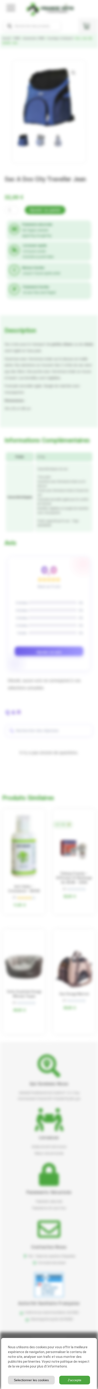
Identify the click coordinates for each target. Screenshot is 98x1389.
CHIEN (16, 38)
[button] (73, 73)
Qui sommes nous (49, 1083)
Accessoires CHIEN (33, 38)
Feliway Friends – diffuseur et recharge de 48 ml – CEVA (74, 877)
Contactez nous (49, 1247)
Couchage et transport (59, 38)
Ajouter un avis (49, 652)
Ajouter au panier (45, 210)
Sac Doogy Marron (74, 994)
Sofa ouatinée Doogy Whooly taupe (24, 994)
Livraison (49, 1137)
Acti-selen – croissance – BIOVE (24, 888)
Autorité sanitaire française (49, 1303)
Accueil (6, 38)
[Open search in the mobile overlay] (32, 26)
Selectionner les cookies (31, 1380)
